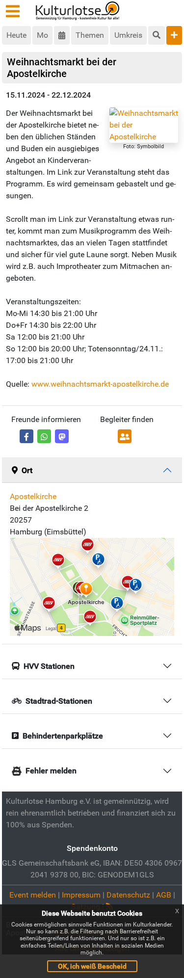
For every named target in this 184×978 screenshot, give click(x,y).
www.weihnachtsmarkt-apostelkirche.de (100, 384)
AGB (163, 894)
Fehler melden (51, 770)
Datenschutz (128, 894)
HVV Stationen (49, 666)
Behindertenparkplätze (63, 735)
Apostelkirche (33, 496)
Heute (16, 35)
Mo (42, 35)
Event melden (32, 894)
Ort (27, 470)
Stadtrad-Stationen (59, 701)
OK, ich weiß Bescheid (92, 966)
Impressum (81, 894)
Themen (90, 35)
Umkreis (128, 35)
